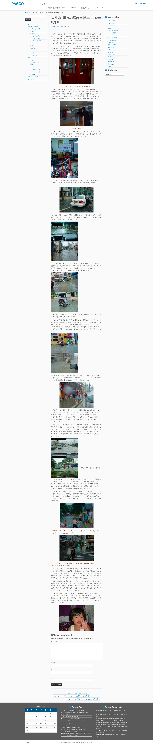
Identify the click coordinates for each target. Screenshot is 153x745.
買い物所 (110, 57)
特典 (31, 45)
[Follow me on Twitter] (45, 3)
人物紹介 (32, 67)
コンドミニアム (37, 50)
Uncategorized (111, 26)
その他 (109, 28)
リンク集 (32, 74)
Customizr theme (88, 742)
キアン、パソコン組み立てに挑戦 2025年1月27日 (72, 727)
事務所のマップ (37, 62)
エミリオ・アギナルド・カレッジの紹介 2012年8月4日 (71, 696)
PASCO (17, 3)
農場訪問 (110, 59)
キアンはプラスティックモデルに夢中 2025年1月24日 (73, 729)
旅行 (109, 49)
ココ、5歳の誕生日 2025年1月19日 (69, 731)
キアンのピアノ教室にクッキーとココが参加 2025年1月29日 (74, 721)
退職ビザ (32, 33)
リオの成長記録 (112, 40)
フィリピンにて (37, 41)
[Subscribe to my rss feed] (42, 3)
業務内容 (32, 65)
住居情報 (110, 42)
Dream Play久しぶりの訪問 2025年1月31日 (70, 718)
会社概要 (32, 60)
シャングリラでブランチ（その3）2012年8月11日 (83, 699)
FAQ (34, 43)
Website (53, 677)
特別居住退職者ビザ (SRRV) (57, 8)
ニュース (33, 12)
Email (53, 670)
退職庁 (32, 31)
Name (53, 662)
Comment (54, 642)
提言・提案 (111, 47)
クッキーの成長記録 (113, 30)
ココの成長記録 (112, 33)
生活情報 (110, 52)
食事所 (109, 66)
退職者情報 (111, 61)
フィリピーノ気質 (112, 37)
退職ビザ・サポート (87, 8)
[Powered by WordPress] (75, 742)
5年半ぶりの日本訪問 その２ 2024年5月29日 (116, 722)
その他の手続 (33, 55)
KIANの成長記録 (112, 21)
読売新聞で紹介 (37, 69)
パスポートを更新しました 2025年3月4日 (70, 716)
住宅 (34, 53)
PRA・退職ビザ (112, 23)
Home (43, 8)
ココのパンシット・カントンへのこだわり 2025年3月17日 (74, 710)
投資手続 (32, 48)
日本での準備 (36, 38)
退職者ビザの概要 (35, 29)
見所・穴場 (111, 54)
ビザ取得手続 (36, 36)
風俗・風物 (111, 64)
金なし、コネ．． (37, 72)
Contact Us (100, 8)
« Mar (26, 736)
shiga (68, 26)
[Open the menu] (149, 8)
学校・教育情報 (112, 45)
